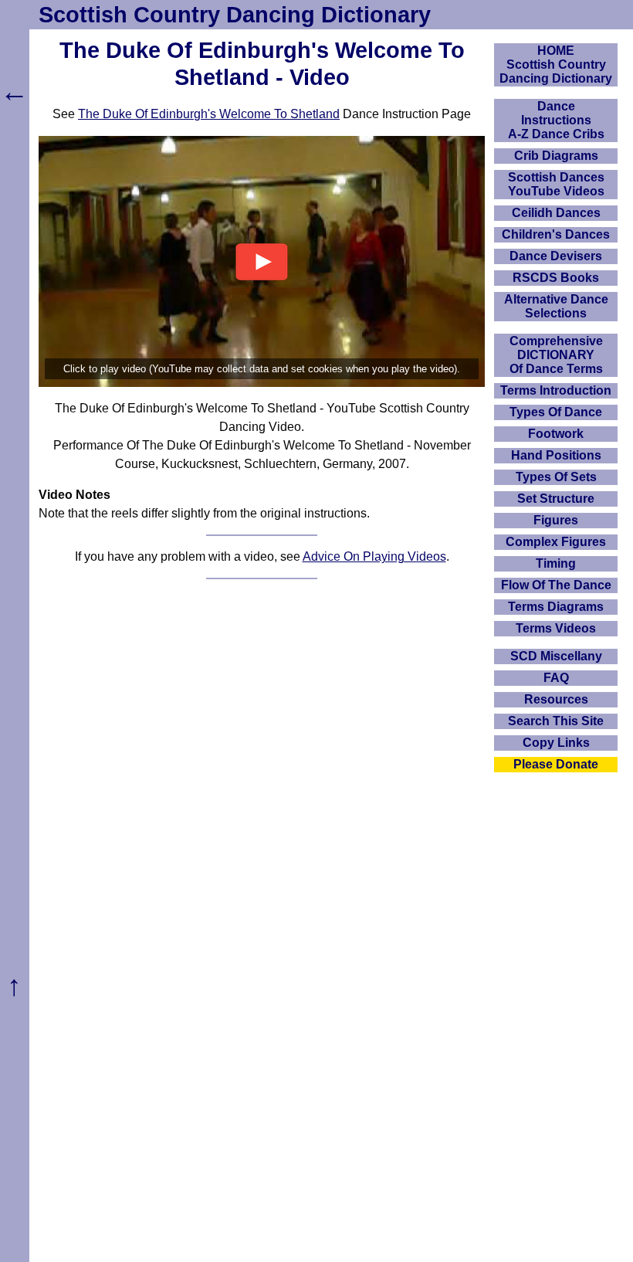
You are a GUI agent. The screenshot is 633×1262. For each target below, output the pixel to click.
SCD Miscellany (556, 656)
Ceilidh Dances (556, 212)
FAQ (556, 677)
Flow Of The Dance (556, 585)
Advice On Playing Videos (374, 556)
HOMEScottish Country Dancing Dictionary (555, 64)
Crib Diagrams (556, 155)
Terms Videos (556, 628)
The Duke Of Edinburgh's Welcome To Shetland (209, 113)
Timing (556, 563)
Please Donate (555, 764)
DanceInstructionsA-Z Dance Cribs (556, 120)
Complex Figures (556, 541)
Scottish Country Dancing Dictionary (235, 14)
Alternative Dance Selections (556, 306)
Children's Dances (556, 234)
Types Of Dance (555, 412)
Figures (555, 520)
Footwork (556, 433)
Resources (556, 699)
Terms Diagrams (556, 606)
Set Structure (555, 498)
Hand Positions (556, 455)
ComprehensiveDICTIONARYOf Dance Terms (556, 354)
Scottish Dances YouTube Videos (556, 184)
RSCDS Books (556, 277)
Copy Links (556, 742)
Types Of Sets (556, 476)
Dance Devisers (555, 256)
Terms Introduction (555, 390)
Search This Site (556, 721)
